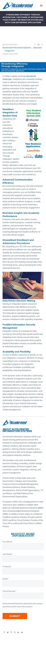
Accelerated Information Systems (17, 47)
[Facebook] (4, 632)
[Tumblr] (15, 632)
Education (37, 47)
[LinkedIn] (18, 632)
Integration (9, 50)
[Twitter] (8, 632)
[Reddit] (22, 632)
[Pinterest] (11, 632)
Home (32, 9)
